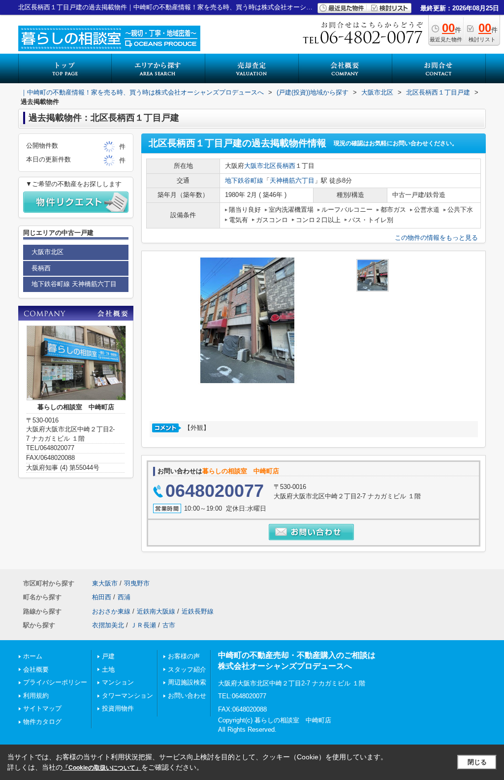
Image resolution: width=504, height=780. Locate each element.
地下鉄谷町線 (244, 180)
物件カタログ (42, 721)
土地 (108, 669)
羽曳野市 (137, 583)
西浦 (124, 597)
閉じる (477, 762)
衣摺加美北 (108, 625)
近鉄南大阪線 (156, 611)
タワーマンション (127, 695)
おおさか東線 (111, 611)
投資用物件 (118, 708)
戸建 (108, 656)
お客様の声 (184, 656)
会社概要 (36, 669)
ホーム (32, 656)
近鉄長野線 (198, 611)
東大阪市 (105, 583)
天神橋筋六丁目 (292, 180)
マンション (118, 682)
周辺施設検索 (187, 682)
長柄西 (285, 165)
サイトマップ (42, 708)
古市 (168, 625)
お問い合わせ (187, 695)
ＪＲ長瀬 (143, 625)
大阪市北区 (260, 165)
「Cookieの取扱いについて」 (102, 767)
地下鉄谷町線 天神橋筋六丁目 (74, 284)
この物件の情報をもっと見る (436, 237)
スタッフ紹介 (187, 669)
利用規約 (36, 695)
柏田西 (101, 597)
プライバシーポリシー (55, 682)
